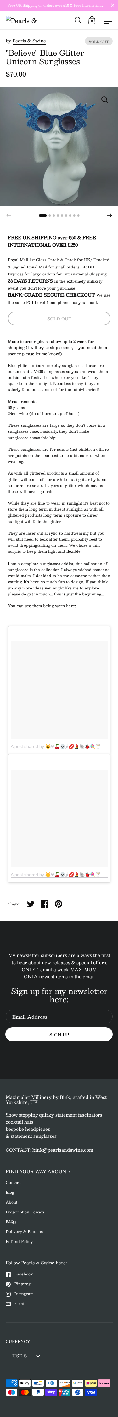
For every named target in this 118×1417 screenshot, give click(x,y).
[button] (109, 215)
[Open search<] (78, 20)
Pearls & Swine (29, 40)
